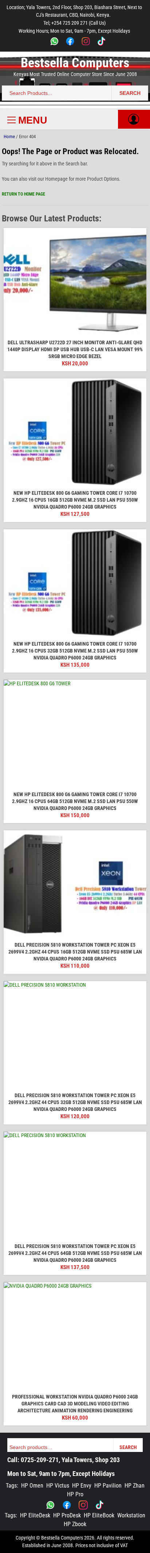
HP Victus (57, 1485)
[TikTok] (101, 42)
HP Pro (75, 1494)
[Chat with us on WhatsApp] (50, 1505)
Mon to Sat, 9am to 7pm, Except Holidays (61, 1473)
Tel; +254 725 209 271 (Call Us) (74, 23)
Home (9, 136)
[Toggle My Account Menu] (133, 119)
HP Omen (32, 1485)
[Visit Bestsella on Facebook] (66, 1505)
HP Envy (81, 1485)
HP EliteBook (99, 1515)
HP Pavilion (108, 1485)
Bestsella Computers (75, 63)
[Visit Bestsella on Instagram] (83, 1505)
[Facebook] (70, 42)
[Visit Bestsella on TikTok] (99, 1505)
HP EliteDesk (35, 1515)
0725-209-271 (40, 1460)
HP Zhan (135, 1485)
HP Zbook (75, 1524)
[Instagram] (85, 42)
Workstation (131, 1515)
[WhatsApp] (54, 42)
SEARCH (130, 93)
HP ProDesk (67, 1515)
